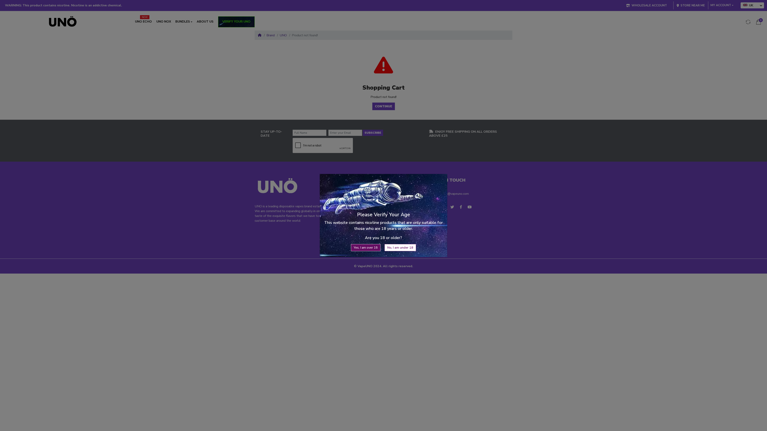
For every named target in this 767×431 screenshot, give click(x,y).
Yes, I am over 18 (366, 247)
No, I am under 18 (400, 247)
